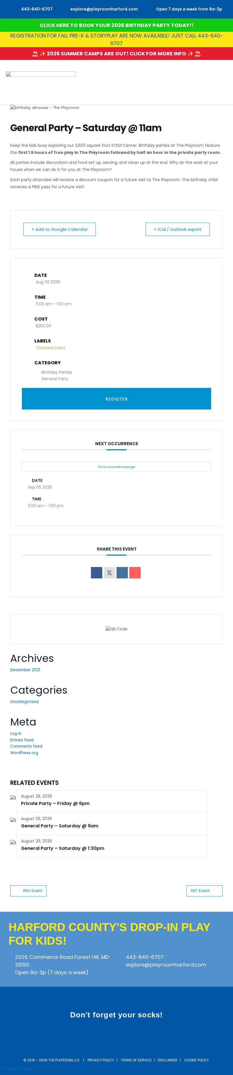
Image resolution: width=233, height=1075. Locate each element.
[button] (223, 82)
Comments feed (26, 746)
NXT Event (200, 891)
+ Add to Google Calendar (60, 229)
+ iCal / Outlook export (177, 229)
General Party (54, 379)
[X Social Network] (109, 572)
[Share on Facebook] (96, 572)
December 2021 (25, 670)
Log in (15, 733)
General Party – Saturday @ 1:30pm (62, 848)
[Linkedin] (122, 572)
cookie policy (197, 1060)
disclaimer (167, 1060)
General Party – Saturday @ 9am (59, 826)
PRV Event (32, 891)
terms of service (136, 1060)
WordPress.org (24, 753)
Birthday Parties (56, 372)
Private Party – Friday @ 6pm (55, 803)
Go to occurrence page (116, 467)
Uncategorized (24, 701)
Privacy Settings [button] (18, 1068)
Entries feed (22, 740)
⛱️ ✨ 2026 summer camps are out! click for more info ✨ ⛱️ (116, 53)
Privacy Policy (101, 1060)
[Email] (135, 572)
